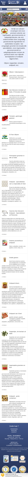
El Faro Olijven (14, 134)
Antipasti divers (14, 283)
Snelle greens (13, 257)
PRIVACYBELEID (14, 443)
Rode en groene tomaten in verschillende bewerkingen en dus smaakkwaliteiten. (14, 123)
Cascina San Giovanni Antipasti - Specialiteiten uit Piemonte (17, 213)
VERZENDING (14, 429)
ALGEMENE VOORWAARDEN (14, 445)
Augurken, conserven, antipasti (9, 11)
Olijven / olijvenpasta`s (16, 72)
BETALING (14, 430)
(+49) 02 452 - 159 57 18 (14, 437)
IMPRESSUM (14, 442)
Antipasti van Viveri (15, 313)
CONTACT (14, 432)
